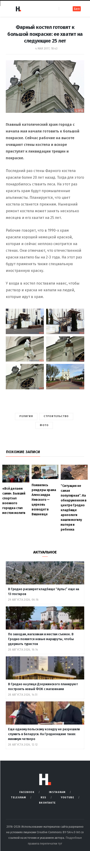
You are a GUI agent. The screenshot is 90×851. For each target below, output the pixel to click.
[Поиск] (63, 8)
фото (44, 425)
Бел (77, 9)
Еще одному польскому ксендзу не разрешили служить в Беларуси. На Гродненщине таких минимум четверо (44, 734)
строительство (56, 416)
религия (26, 416)
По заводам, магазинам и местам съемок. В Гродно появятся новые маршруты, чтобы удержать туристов (41, 639)
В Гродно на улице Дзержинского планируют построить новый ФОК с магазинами (43, 686)
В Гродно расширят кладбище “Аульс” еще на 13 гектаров (43, 591)
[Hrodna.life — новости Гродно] (18, 9)
